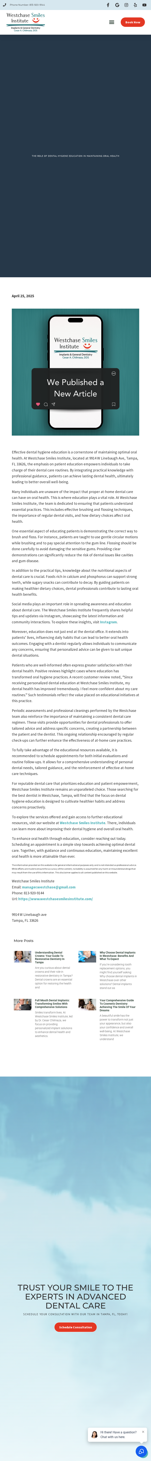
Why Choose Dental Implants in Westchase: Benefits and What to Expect (117, 956)
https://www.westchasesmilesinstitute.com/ (55, 898)
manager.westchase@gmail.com (49, 887)
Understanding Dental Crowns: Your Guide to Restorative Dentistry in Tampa (49, 957)
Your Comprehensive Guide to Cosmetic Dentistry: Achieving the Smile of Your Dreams (117, 1005)
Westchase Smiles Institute (82, 822)
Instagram (108, 622)
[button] (112, 22)
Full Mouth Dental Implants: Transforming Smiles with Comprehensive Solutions (52, 1004)
